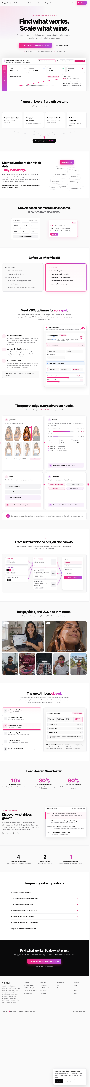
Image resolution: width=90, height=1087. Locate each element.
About (75, 985)
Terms (75, 993)
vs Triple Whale (44, 988)
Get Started (81, 3)
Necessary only (69, 1081)
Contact (76, 988)
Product (16, 3)
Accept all (59, 1081)
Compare (40, 3)
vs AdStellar (43, 985)
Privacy (76, 990)
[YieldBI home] (6, 3)
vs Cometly (43, 990)
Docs (51, 3)
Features (23, 3)
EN (72, 3)
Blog (46, 3)
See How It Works (62, 45)
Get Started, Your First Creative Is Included (35, 45)
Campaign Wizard (29, 985)
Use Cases (31, 3)
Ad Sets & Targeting (30, 988)
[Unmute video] (41, 649)
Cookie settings (77, 1011)
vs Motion (43, 993)
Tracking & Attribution (30, 990)
